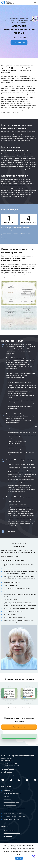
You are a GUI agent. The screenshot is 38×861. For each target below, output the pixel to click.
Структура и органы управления (12, 793)
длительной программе (28, 264)
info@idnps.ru (8, 772)
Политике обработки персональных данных (18, 850)
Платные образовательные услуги (13, 813)
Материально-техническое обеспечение (14, 808)
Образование (7, 799)
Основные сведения (9, 790)
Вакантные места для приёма (11, 819)
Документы (6, 796)
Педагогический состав (10, 805)
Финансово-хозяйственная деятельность (14, 816)
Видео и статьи (8, 836)
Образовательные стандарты (11, 802)
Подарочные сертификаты (10, 839)
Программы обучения (9, 830)
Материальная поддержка (10, 811)
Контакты (6, 842)
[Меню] (35, 2)
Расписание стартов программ (12, 833)
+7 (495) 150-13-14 (9, 769)
